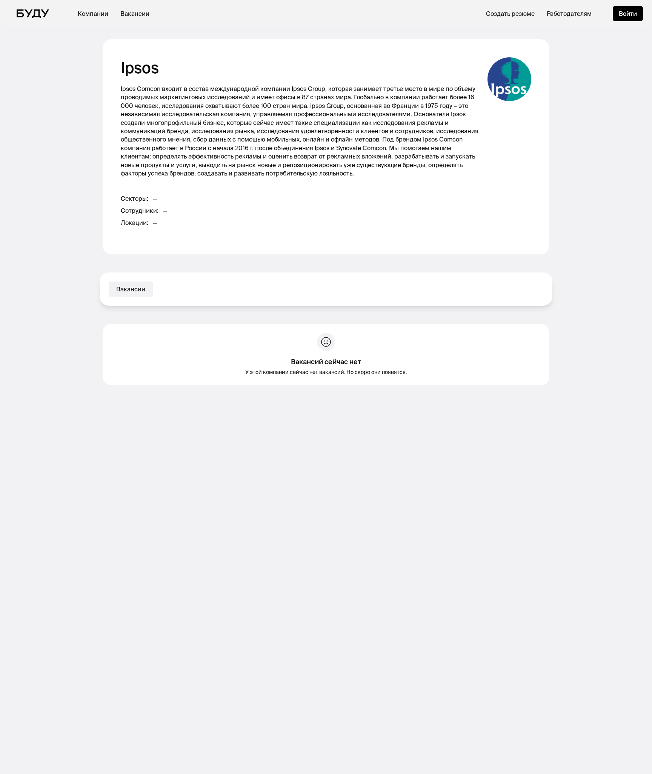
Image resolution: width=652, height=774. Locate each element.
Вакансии (134, 13)
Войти (628, 13)
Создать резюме (510, 13)
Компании (93, 13)
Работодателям (569, 13)
